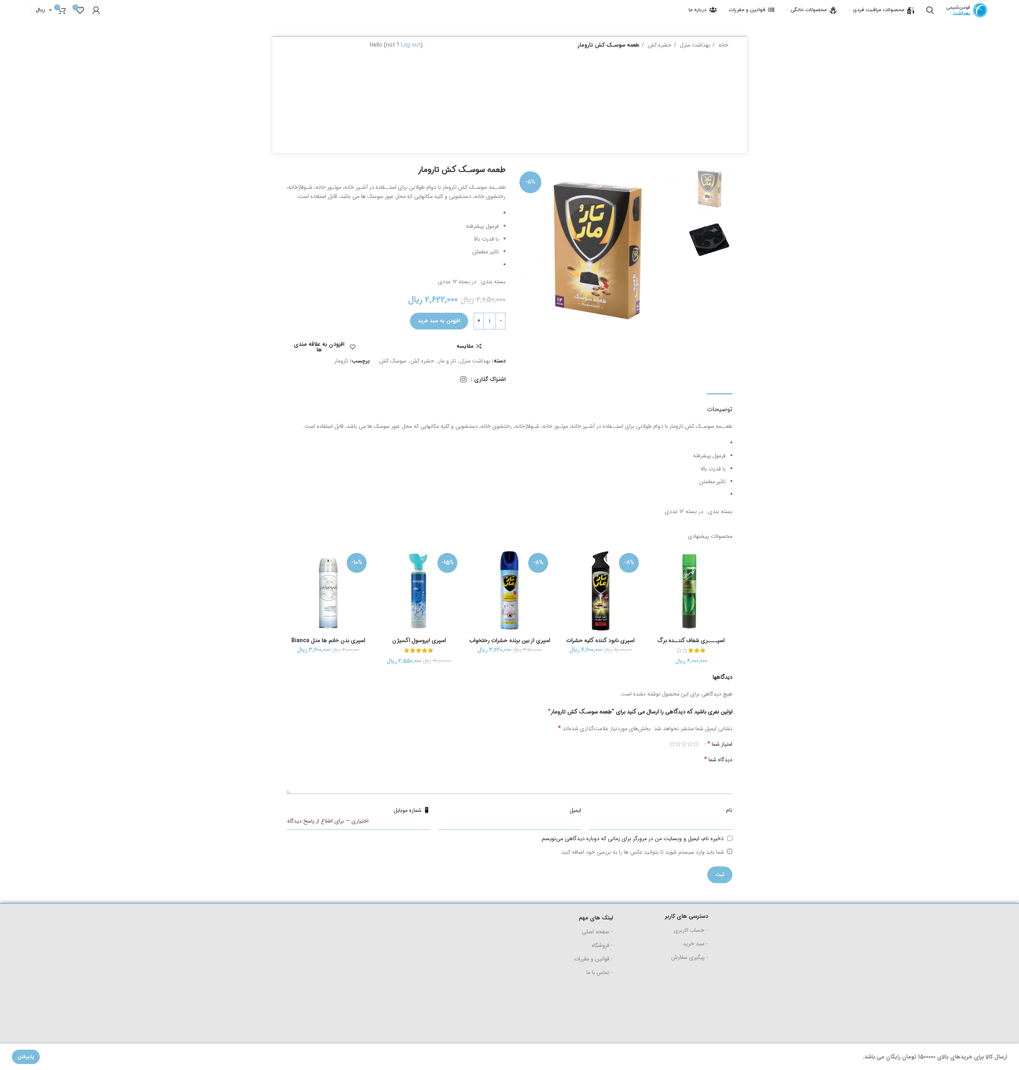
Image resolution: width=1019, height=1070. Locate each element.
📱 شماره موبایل (412, 810)
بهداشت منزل (694, 45)
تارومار (341, 361)
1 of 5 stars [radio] (696, 744)
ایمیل (575, 810)
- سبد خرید (695, 943)
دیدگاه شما (718, 759)
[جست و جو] (930, 10)
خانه (722, 45)
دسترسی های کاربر (686, 916)
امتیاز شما (719, 744)
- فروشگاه (602, 945)
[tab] (719, 405)
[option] (709, 188)
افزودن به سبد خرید (439, 321)
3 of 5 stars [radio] (684, 744)
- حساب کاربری (691, 930)
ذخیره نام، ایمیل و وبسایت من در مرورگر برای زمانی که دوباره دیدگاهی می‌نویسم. (632, 838)
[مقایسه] (656, 563)
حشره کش (659, 45)
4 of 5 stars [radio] (678, 744)
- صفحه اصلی (597, 931)
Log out (410, 45)
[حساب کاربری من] (96, 10)
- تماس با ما (599, 972)
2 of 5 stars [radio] (690, 744)
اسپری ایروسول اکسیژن (419, 640)
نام (729, 810)
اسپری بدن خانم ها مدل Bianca (328, 640)
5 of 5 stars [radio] (672, 744)
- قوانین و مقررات (593, 958)
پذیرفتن (26, 1056)
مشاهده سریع (656, 581)
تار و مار (447, 361)
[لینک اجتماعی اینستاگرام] (463, 379)
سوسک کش (392, 361)
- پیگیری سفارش (689, 957)
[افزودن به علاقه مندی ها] (656, 599)
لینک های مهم (596, 917)
